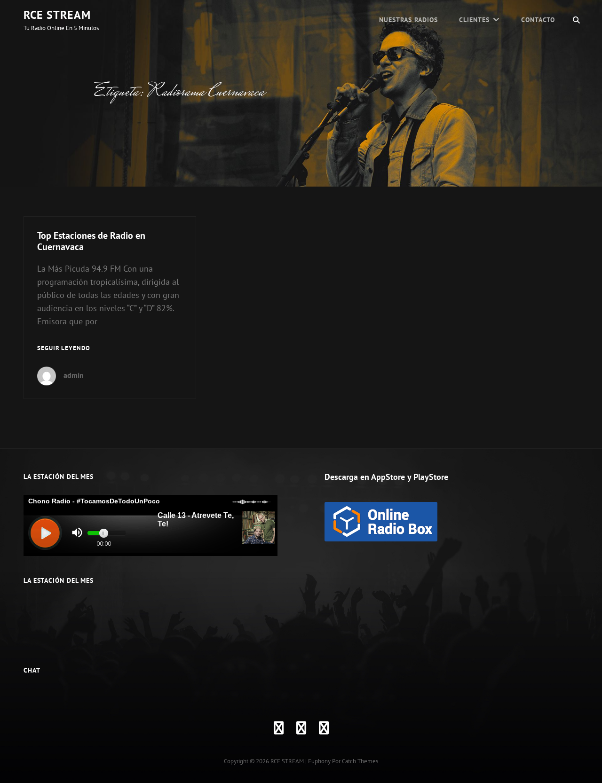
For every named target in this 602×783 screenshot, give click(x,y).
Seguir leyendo (63, 349)
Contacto (538, 20)
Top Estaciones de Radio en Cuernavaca (91, 241)
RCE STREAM (57, 15)
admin (73, 375)
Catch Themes (360, 761)
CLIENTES (474, 20)
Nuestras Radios (408, 20)
